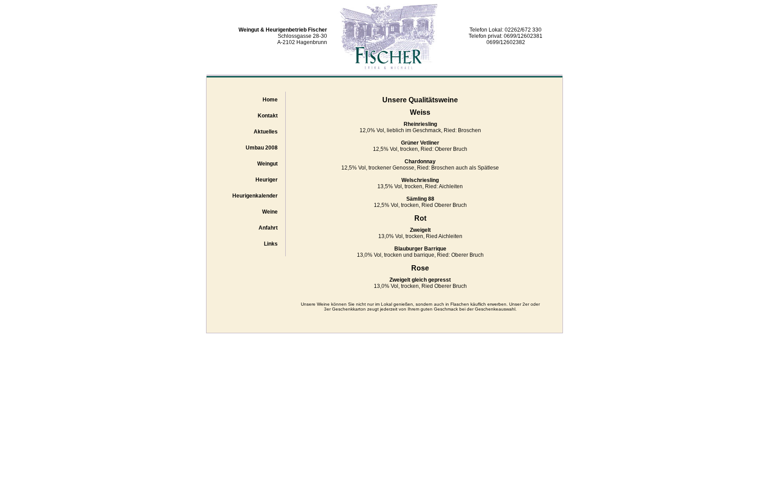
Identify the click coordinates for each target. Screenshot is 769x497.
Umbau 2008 (262, 148)
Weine (270, 212)
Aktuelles (266, 132)
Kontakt (268, 116)
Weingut (267, 164)
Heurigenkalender (255, 196)
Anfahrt (268, 228)
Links (271, 244)
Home (270, 100)
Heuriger (266, 180)
